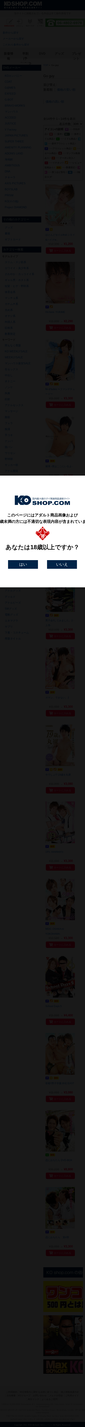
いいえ (62, 564)
